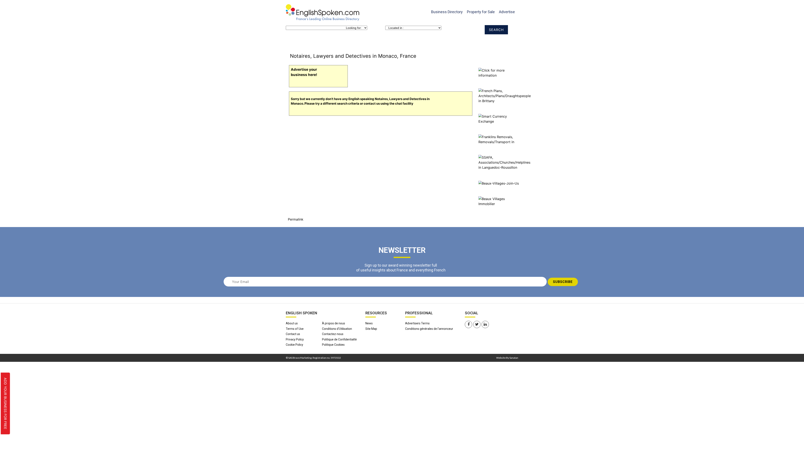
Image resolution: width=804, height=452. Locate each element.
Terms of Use (295, 328)
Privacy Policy (295, 339)
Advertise (507, 12)
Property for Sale (481, 12)
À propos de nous (333, 323)
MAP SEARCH (332, 42)
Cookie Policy (294, 344)
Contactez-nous (332, 334)
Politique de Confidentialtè (339, 339)
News (369, 323)
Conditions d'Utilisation (337, 328)
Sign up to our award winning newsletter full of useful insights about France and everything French (401, 267)
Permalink (295, 219)
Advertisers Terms (417, 323)
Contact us (293, 334)
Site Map (371, 328)
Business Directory (447, 11)
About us (292, 323)
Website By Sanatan (507, 357)
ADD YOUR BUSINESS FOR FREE (5, 403)
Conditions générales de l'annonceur (429, 328)
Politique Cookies (333, 344)
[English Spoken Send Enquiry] (504, 162)
